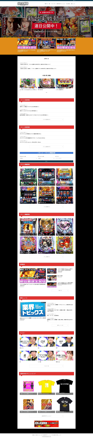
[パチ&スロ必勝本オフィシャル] (22, 4)
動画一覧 (60, 290)
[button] (44, 53)
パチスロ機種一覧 (46, 206)
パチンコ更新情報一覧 (46, 146)
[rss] (73, 0)
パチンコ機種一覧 (46, 256)
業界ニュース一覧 (60, 325)
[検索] (75, 0)
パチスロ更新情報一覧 (46, 119)
